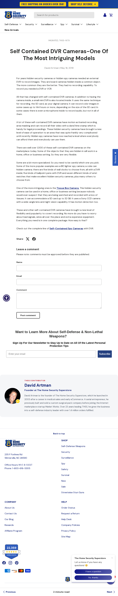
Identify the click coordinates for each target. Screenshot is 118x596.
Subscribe (104, 354)
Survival (65, 475)
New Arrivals (12, 29)
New (63, 480)
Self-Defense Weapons (73, 446)
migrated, (53, 40)
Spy (63, 463)
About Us (10, 507)
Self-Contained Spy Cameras (66, 228)
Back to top (59, 433)
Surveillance (67, 457)
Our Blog (9, 519)
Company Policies (70, 525)
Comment (21, 290)
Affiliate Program (13, 530)
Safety (64, 469)
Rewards (9, 525)
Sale (63, 486)
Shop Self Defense (82, 4)
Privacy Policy (68, 530)
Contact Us (11, 513)
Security (65, 451)
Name (19, 262)
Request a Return (70, 513)
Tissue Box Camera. (68, 188)
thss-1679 (64, 40)
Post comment (28, 315)
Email (19, 276)
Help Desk (66, 519)
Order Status (68, 507)
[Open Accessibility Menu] (6, 298)
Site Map (66, 536)
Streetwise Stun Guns (72, 492)
